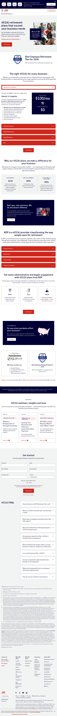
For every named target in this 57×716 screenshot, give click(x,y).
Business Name (33, 469)
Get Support (4, 663)
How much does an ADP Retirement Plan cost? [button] (36, 504)
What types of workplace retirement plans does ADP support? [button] (37, 520)
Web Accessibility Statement (23, 697)
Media (45, 686)
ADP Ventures (47, 681)
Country (31, 474)
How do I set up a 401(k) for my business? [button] (35, 577)
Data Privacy (47, 676)
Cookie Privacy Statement (35, 712)
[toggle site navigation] (2, 10)
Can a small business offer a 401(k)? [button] (34, 553)
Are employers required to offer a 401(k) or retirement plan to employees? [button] (36, 537)
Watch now (5, 440)
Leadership (46, 672)
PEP (4, 143)
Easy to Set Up (7, 259)
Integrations (19, 679)
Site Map (22, 696)
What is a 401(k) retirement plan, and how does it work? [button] (37, 511)
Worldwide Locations (49, 659)
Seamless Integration (9, 265)
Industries (27, 663)
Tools (36, 671)
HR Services (18, 672)
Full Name (3, 463)
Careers (46, 661)
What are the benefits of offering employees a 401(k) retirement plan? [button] (37, 528)
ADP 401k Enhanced (8, 131)
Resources (37, 657)
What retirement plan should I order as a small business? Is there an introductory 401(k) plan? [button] (37, 545)
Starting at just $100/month (10, 39)
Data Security (47, 674)
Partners (27, 665)
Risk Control (6, 254)
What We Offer (18, 657)
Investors (46, 683)
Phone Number (4, 469)
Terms (17, 696)
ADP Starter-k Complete (9, 87)
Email (31, 463)
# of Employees (5, 474)
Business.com (5, 380)
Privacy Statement (22, 486)
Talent (17, 667)
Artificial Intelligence (49, 679)
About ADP (47, 657)
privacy (27, 494)
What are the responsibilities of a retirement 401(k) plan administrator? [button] (36, 569)
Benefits (18, 669)
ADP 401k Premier (8, 137)
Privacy (28, 696)
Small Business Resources (37, 661)
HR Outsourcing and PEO (18, 676)
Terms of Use (37, 486)
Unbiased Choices (8, 248)
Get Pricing (51, 10)
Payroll (17, 661)
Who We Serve (27, 657)
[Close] (54, 711)
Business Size (28, 661)
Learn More (11, 339)
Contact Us (4, 657)
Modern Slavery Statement (39, 696)
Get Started (51, 4)
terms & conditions (50, 7)
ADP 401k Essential (8, 126)
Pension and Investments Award (34, 380)
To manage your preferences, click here (20, 714)
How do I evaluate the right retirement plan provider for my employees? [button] (36, 561)
